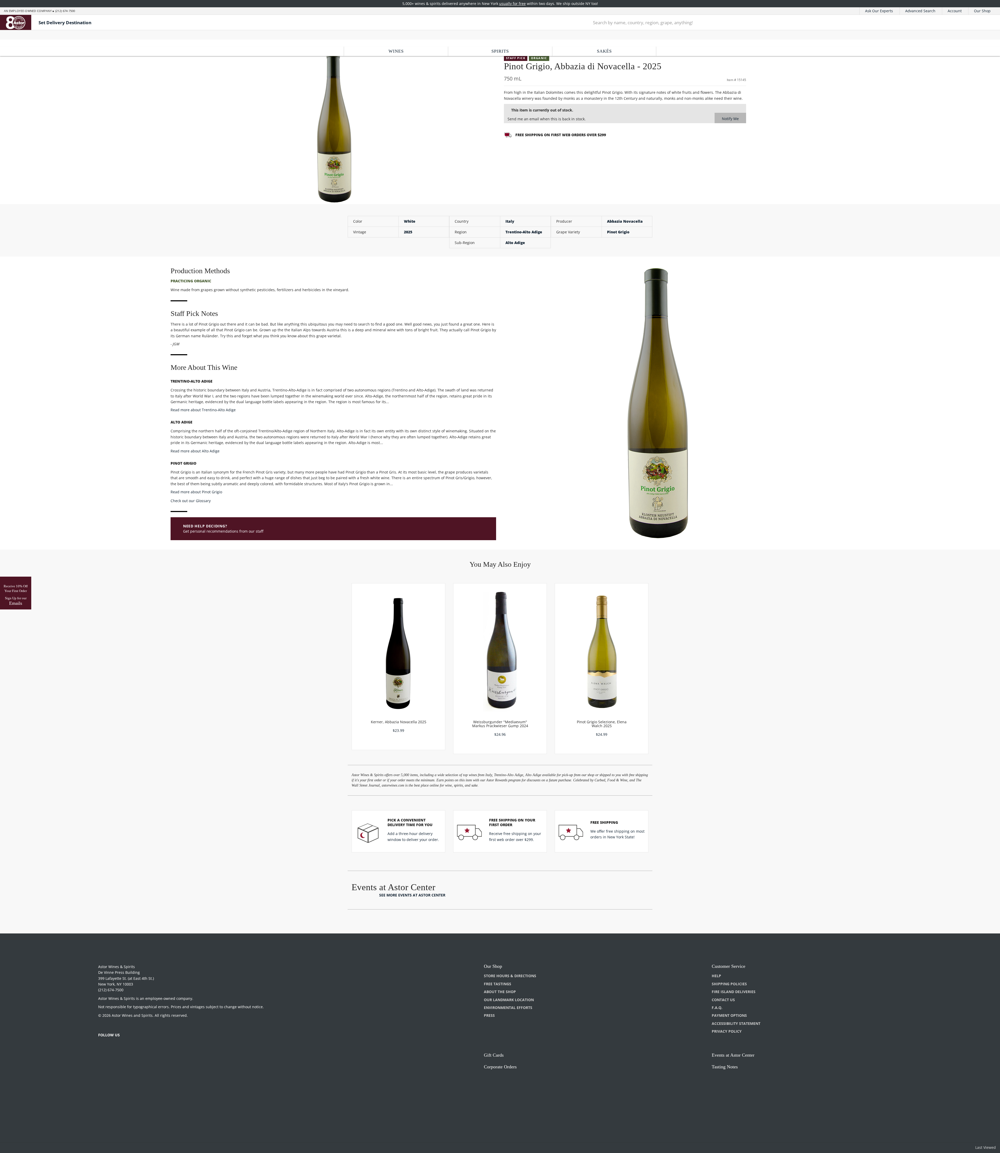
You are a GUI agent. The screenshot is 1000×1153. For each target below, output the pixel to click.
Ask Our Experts (879, 10)
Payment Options (729, 1015)
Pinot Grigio (618, 231)
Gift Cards (494, 1055)
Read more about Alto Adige (195, 450)
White (409, 221)
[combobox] (773, 22)
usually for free (512, 3)
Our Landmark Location (509, 999)
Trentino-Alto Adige (523, 231)
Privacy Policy (727, 1031)
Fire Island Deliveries (733, 991)
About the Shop (500, 991)
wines (396, 51)
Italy (509, 221)
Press (489, 1015)
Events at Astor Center (733, 1055)
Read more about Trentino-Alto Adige (203, 409)
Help (716, 975)
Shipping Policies (729, 983)
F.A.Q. (717, 1007)
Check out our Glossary (191, 500)
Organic (539, 58)
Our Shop (982, 10)
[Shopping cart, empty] (982, 22)
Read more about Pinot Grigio (196, 491)
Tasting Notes (725, 1066)
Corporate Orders (500, 1066)
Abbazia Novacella (625, 221)
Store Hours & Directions (510, 975)
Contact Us (723, 999)
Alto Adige (515, 242)
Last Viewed (985, 1147)
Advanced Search (920, 10)
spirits (500, 51)
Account (955, 10)
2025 (408, 231)
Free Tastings (497, 983)
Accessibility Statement (736, 1023)
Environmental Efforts (508, 1007)
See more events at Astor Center (412, 895)
